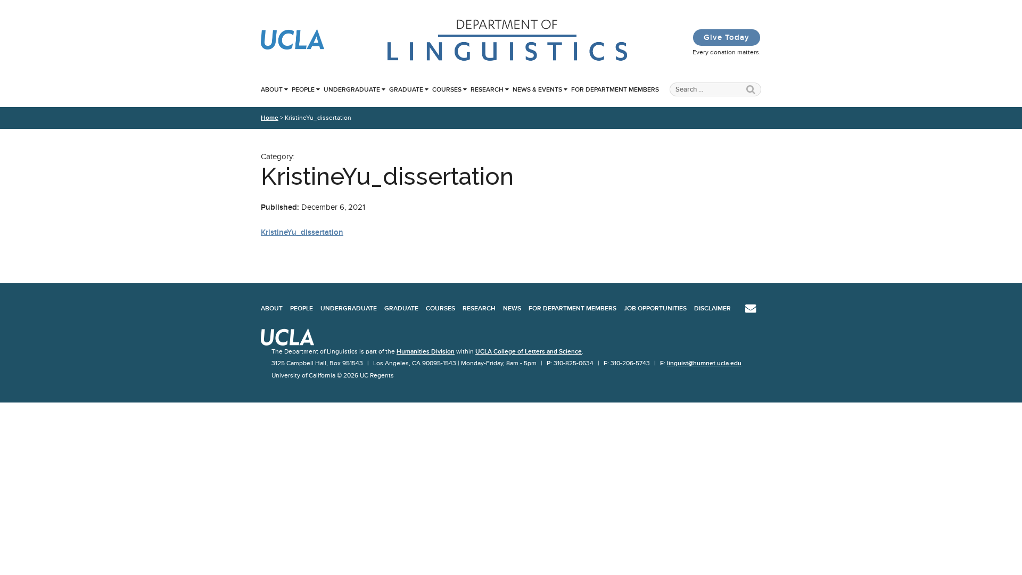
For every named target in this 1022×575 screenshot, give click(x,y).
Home (269, 117)
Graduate (406, 89)
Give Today (726, 37)
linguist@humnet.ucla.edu (704, 363)
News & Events (537, 89)
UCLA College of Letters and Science (528, 351)
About (272, 89)
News (512, 308)
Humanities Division (426, 351)
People (303, 89)
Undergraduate (352, 89)
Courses (446, 89)
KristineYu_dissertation (302, 232)
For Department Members (615, 89)
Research (487, 89)
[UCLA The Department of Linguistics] (507, 59)
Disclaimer (712, 308)
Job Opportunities (655, 308)
